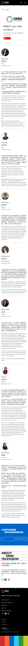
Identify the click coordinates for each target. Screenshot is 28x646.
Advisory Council (5, 600)
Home (7, 9)
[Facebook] (5, 579)
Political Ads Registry (6, 610)
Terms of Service (4, 624)
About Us (3, 608)
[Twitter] (2, 579)
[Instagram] (9, 579)
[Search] (21, 2)
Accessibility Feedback (6, 602)
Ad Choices (3, 622)
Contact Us (4, 605)
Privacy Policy (3, 619)
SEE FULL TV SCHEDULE (20, 539)
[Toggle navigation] (25, 2)
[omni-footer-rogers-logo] (5, 628)
